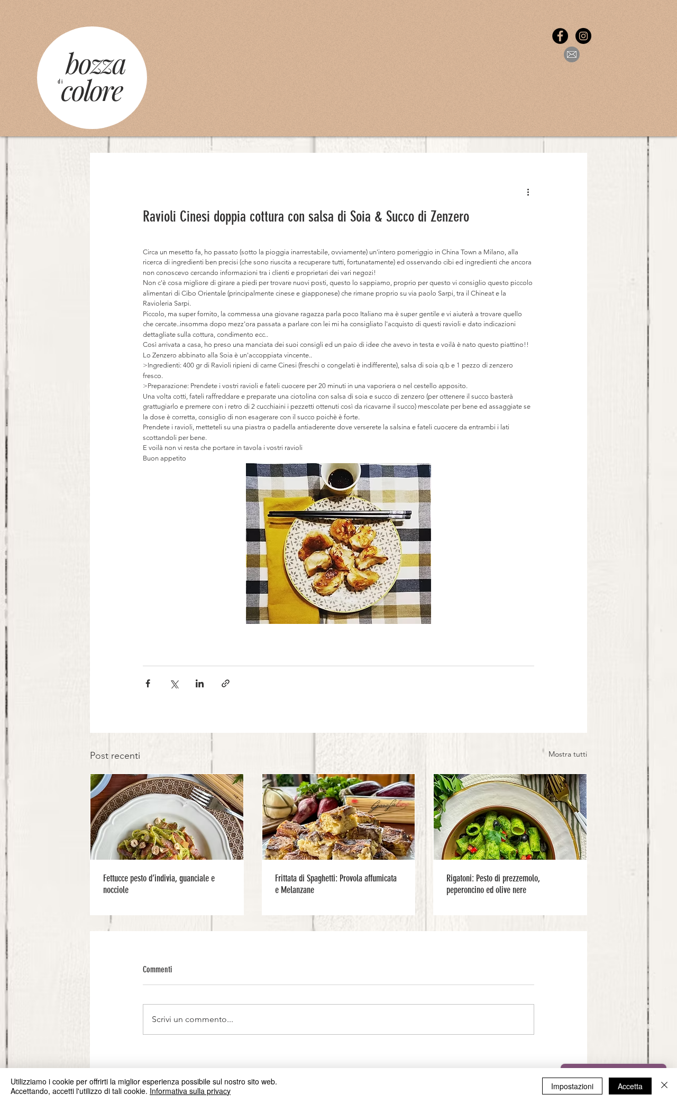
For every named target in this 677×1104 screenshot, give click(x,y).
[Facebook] (560, 36)
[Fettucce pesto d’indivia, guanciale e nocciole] (166, 817)
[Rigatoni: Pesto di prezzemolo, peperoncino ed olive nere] (510, 817)
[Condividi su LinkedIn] (200, 683)
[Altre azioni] (528, 191)
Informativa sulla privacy (190, 1090)
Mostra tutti (567, 754)
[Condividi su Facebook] (148, 683)
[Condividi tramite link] (226, 683)
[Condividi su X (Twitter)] (174, 683)
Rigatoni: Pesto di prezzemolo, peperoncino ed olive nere (493, 884)
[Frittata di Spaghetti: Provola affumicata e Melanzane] (338, 817)
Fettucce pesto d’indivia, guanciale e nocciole (159, 884)
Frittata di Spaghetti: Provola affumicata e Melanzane (336, 884)
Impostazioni (572, 1086)
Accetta (630, 1086)
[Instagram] (583, 36)
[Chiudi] (664, 1086)
